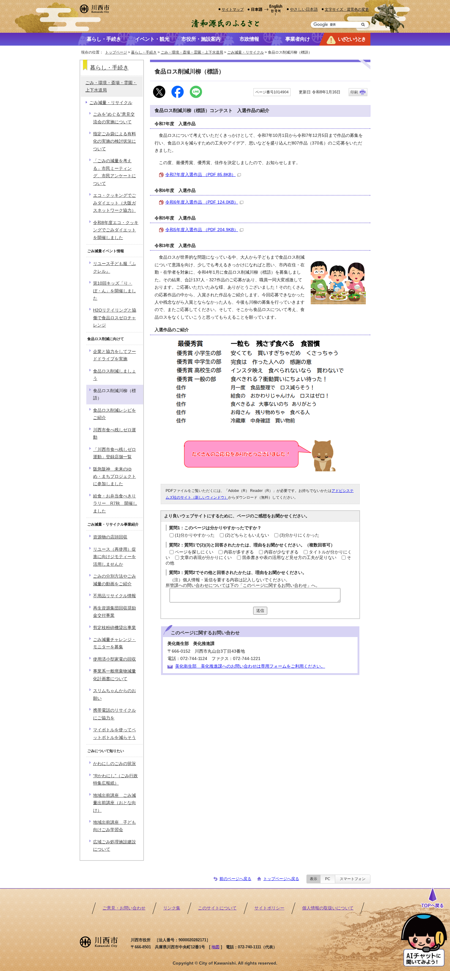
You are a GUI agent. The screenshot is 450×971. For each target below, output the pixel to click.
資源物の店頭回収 (110, 537)
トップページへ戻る (281, 878)
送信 (260, 610)
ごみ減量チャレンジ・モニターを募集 (114, 643)
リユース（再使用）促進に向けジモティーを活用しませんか (114, 557)
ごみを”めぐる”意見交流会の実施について (114, 118)
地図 (215, 947)
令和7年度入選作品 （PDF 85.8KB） (200, 174)
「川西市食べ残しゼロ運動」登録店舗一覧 (114, 453)
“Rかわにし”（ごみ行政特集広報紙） (115, 779)
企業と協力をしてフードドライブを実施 (114, 355)
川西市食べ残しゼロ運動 (114, 434)
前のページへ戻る (235, 878)
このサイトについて (217, 908)
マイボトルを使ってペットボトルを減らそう (114, 734)
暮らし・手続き (144, 52)
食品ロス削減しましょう (114, 375)
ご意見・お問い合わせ (124, 908)
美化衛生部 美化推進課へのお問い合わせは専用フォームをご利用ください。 (250, 666)
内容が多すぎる (239, 552)
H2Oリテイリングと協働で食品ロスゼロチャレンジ (114, 318)
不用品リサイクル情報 (114, 596)
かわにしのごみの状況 (114, 763)
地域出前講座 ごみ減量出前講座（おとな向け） (114, 803)
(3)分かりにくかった (299, 535)
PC (327, 879)
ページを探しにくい (194, 552)
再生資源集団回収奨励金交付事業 (114, 612)
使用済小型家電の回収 (114, 659)
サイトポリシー (269, 908)
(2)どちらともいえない (247, 535)
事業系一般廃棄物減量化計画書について (114, 675)
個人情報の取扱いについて (328, 908)
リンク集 (171, 908)
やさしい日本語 (304, 9)
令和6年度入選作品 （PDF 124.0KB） (201, 202)
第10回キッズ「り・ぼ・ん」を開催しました (114, 291)
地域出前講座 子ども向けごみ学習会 (114, 826)
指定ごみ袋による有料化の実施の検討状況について (114, 141)
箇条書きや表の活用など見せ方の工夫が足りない (289, 557)
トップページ (116, 52)
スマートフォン (353, 879)
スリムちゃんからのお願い (114, 694)
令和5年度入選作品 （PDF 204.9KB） (201, 229)
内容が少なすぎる (281, 552)
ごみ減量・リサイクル (245, 52)
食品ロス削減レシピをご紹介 (114, 414)
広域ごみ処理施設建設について (114, 846)
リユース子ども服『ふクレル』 (114, 267)
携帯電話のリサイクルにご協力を (114, 714)
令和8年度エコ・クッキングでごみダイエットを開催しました (115, 230)
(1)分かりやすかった (195, 535)
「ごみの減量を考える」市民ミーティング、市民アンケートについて (114, 172)
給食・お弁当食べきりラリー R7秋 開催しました (115, 503)
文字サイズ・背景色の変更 (347, 9)
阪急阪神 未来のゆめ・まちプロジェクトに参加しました (114, 476)
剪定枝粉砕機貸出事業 (114, 627)
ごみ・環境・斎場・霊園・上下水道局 (192, 52)
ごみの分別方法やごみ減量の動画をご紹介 (114, 580)
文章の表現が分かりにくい (206, 557)
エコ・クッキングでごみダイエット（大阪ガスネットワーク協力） (114, 203)
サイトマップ (233, 9)
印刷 (354, 92)
